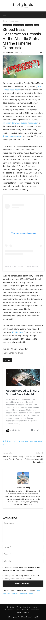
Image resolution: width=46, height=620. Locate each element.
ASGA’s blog (17, 332)
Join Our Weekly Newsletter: (15, 349)
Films (19, 607)
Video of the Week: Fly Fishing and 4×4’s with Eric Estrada (33, 459)
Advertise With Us (23, 612)
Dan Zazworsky (8, 52)
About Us (25, 610)
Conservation (14, 21)
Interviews (26, 607)
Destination (9, 610)
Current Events (18, 25)
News (36, 25)
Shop (18, 610)
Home (5, 21)
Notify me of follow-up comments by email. (22, 575)
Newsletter (35, 610)
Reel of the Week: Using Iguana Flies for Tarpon (13, 457)
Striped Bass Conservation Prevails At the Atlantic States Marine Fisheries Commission (22, 38)
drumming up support (12, 136)
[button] (4, 14)
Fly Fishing (29, 25)
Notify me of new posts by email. (18, 579)
